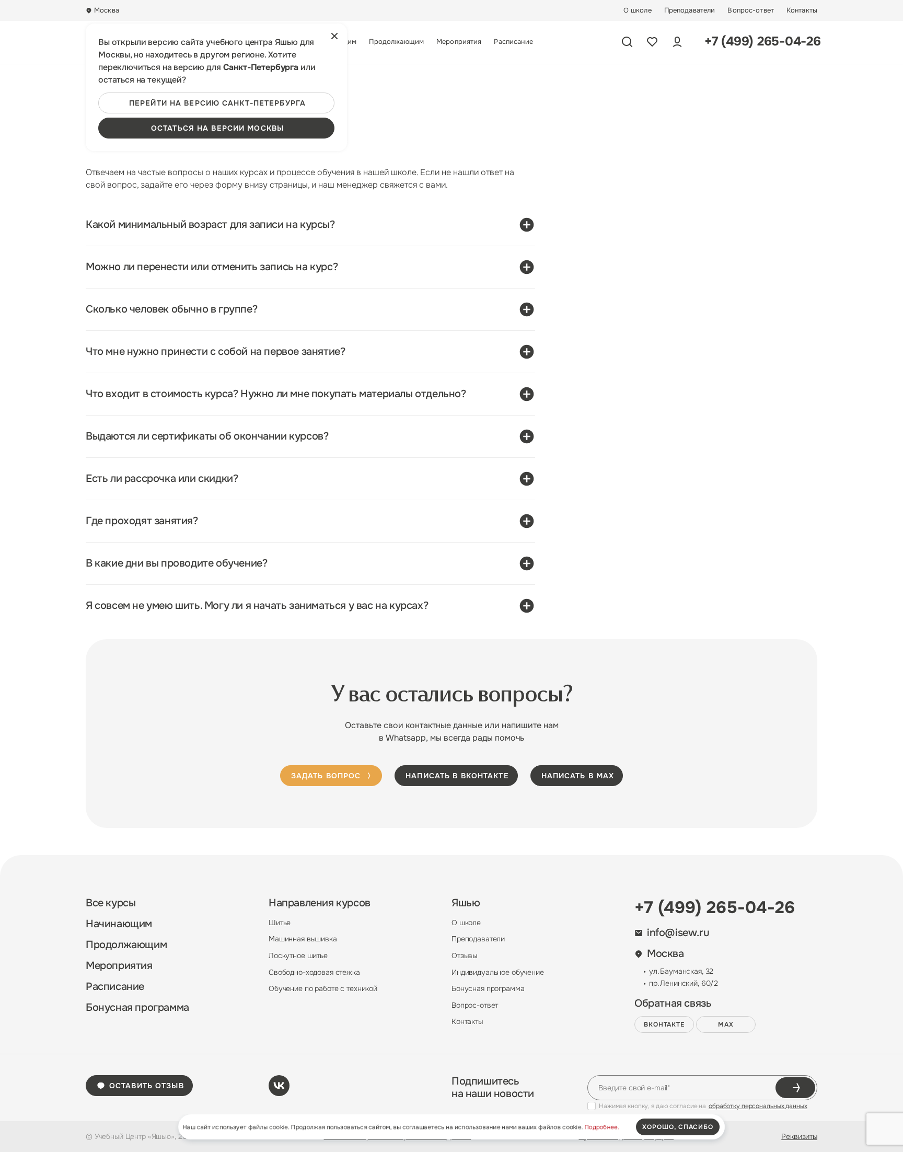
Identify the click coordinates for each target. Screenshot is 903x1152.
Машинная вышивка (303, 938)
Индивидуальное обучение (498, 972)
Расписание (513, 42)
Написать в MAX (578, 775)
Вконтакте (664, 1024)
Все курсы (110, 903)
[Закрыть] (334, 36)
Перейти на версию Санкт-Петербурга (217, 103)
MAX (726, 1024)
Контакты (801, 10)
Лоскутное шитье (298, 955)
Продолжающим (396, 42)
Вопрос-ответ (750, 10)
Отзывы (464, 955)
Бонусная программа (137, 1007)
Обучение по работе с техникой (323, 988)
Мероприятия (458, 42)
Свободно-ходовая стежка (314, 972)
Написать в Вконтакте (457, 775)
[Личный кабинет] (677, 42)
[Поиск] (627, 42)
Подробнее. (601, 1127)
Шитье (280, 922)
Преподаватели (689, 10)
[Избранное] (652, 42)
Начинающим (119, 924)
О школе (637, 10)
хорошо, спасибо (677, 1127)
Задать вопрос (326, 775)
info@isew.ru (678, 933)
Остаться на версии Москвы (217, 128)
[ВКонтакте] (279, 1085)
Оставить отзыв (146, 1085)
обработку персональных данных (758, 1106)
